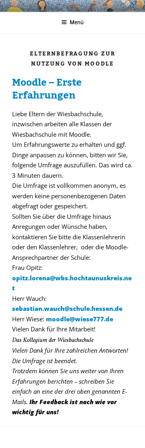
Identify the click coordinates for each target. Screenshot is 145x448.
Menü (77, 22)
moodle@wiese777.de (79, 319)
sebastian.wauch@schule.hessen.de (67, 308)
